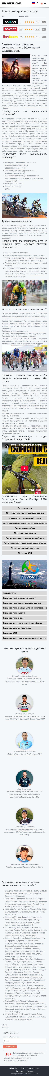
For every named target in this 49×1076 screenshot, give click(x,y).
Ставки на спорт (34, 1068)
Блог (22, 1068)
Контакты (30, 1071)
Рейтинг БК (13, 1068)
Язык (4, 1025)
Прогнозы (19, 1071)
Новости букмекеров (11, 1037)
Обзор (37, 22)
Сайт (43, 22)
